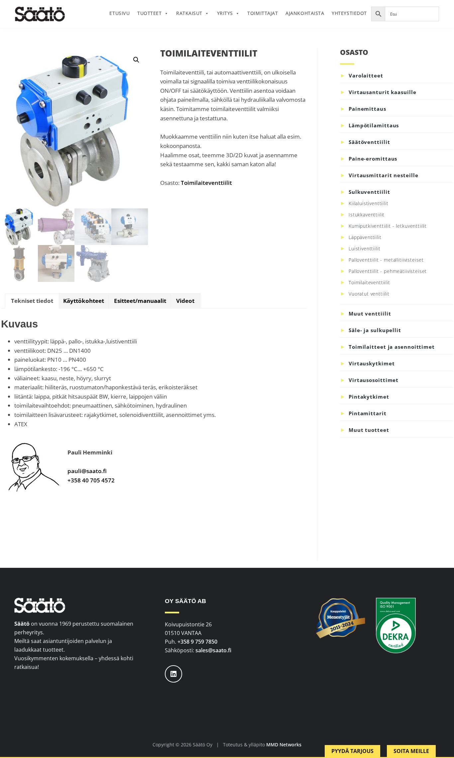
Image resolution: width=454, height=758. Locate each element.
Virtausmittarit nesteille (383, 175)
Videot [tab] (185, 301)
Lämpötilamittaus (374, 125)
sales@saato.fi (213, 650)
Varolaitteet (366, 75)
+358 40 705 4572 (91, 480)
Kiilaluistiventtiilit (369, 203)
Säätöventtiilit (369, 142)
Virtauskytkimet (372, 363)
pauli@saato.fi (87, 471)
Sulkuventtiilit (369, 192)
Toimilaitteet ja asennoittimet (392, 346)
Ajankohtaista (304, 13)
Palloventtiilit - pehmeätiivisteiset (388, 271)
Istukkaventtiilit (367, 214)
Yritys (225, 13)
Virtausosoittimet (373, 380)
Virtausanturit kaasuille (382, 92)
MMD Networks (283, 744)
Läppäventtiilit (365, 237)
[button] (136, 60)
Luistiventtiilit (364, 248)
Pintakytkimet (369, 396)
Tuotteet (149, 13)
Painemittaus (367, 108)
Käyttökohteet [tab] (83, 301)
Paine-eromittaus (373, 158)
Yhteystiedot (349, 13)
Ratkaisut (189, 13)
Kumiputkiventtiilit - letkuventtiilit (388, 226)
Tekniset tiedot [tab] (32, 301)
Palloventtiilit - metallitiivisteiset (386, 260)
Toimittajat (262, 13)
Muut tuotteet (369, 430)
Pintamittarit (368, 413)
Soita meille (411, 751)
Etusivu (119, 13)
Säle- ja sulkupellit (375, 330)
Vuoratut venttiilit (369, 294)
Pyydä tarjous (352, 751)
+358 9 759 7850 (197, 641)
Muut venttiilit (370, 313)
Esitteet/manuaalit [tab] (140, 301)
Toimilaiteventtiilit (206, 183)
